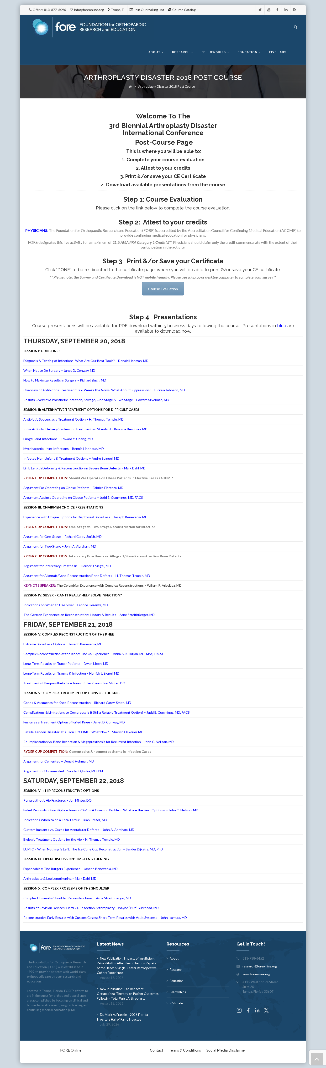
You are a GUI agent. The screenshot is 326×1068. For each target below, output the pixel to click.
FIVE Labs (176, 1003)
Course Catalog (184, 10)
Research (181, 52)
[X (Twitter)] (266, 1011)
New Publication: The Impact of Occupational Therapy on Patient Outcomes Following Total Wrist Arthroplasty (127, 993)
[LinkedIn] (286, 10)
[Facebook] (277, 10)
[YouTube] (269, 10)
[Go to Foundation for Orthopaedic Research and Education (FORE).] (130, 86)
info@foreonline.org (89, 10)
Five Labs (277, 52)
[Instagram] (239, 1011)
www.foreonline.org (256, 974)
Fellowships (213, 52)
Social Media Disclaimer (226, 1050)
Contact (156, 1050)
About (154, 52)
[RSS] (294, 10)
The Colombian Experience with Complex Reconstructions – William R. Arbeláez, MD (119, 585)
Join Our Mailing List (149, 10)
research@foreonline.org (259, 966)
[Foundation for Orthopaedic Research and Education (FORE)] (90, 27)
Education (247, 52)
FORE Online (70, 1050)
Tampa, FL (118, 10)
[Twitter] (260, 10)
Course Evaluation (163, 288)
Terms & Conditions (185, 1050)
